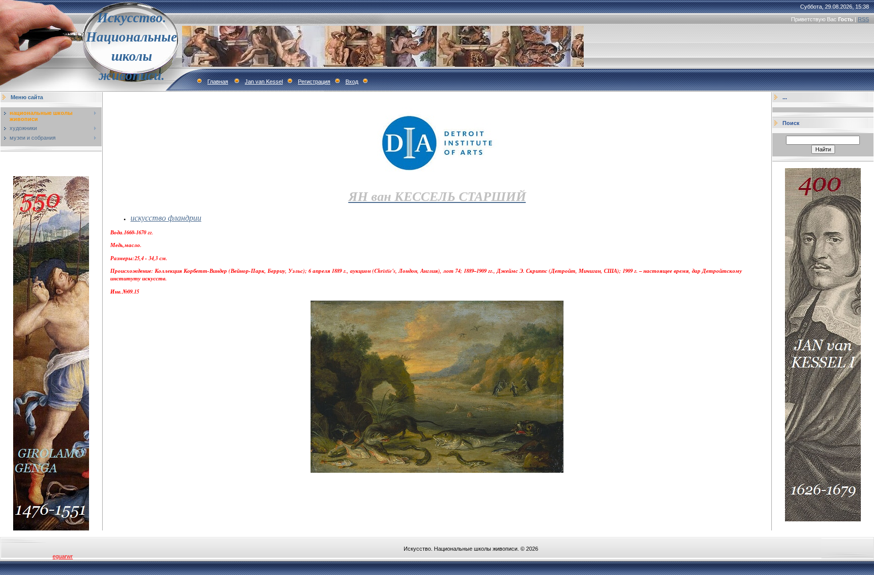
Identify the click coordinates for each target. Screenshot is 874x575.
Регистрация (314, 81)
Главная (217, 81)
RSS (863, 19)
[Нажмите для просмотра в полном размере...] (437, 471)
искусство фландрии (165, 217)
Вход (351, 81)
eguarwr (63, 556)
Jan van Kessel (264, 81)
